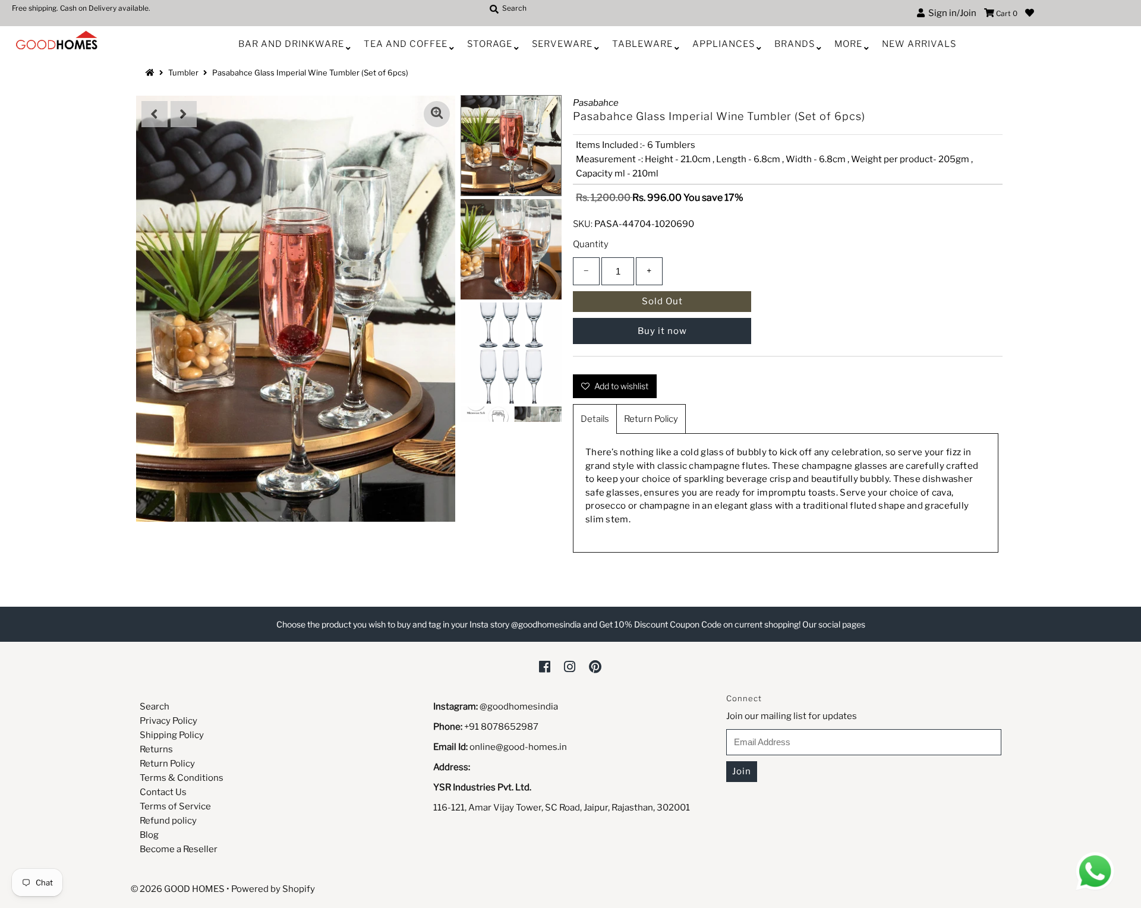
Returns (156, 749)
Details (595, 419)
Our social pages (833, 624)
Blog (149, 835)
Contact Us (163, 792)
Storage (489, 44)
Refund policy (168, 820)
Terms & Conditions (181, 778)
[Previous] (154, 114)
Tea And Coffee (405, 44)
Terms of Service (175, 806)
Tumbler (183, 72)
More (848, 44)
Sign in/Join (950, 13)
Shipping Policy (172, 735)
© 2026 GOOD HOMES (178, 889)
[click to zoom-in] (437, 114)
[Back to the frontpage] (151, 72)
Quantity (591, 244)
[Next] (184, 114)
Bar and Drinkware (291, 44)
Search (154, 706)
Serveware (562, 44)
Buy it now (662, 331)
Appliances (723, 44)
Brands (794, 44)
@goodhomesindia (519, 706)
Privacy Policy (168, 720)
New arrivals (919, 44)
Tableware (642, 44)
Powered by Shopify (273, 889)
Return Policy (651, 419)
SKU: (582, 224)
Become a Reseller (179, 849)
